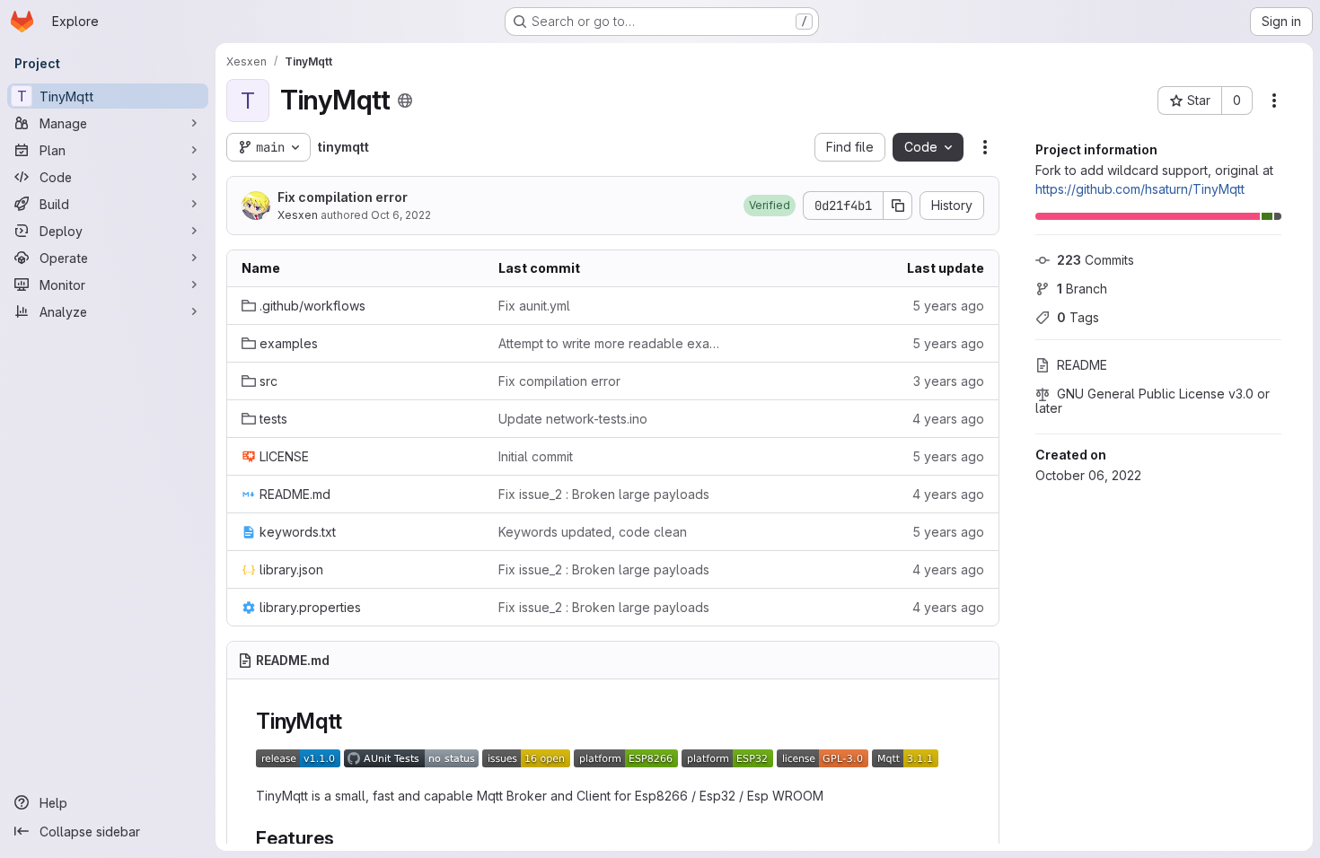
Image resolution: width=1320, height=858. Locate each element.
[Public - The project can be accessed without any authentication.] (405, 100)
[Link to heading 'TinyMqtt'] (353, 721)
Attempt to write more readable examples (612, 343)
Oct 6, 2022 (401, 215)
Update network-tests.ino (572, 418)
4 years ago (948, 418)
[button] (770, 205)
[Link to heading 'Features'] (343, 838)
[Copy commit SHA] (898, 205)
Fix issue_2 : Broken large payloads (603, 494)
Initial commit (535, 456)
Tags (1078, 317)
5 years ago (948, 305)
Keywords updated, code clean (592, 531)
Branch (1082, 288)
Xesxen (297, 215)
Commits (1095, 259)
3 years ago (948, 381)
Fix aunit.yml (534, 305)
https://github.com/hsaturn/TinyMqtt (1140, 189)
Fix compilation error (342, 197)
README (1082, 364)
